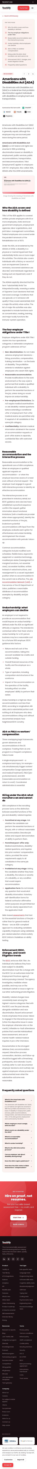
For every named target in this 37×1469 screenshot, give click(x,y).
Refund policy (24, 1337)
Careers (5, 1396)
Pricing (4, 1320)
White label (6, 1300)
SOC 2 (22, 1354)
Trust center (24, 1378)
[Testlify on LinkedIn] (4, 1259)
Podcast (5, 1350)
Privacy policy (24, 1330)
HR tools (5, 1374)
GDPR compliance (26, 1340)
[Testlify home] (6, 8)
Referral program (8, 1354)
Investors (5, 1415)
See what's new (7, 2)
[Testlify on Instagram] (13, 1259)
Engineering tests (25, 1303)
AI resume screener (8, 1310)
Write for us (6, 1418)
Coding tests (24, 1296)
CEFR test (23, 1290)
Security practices (26, 1347)
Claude (19, 112)
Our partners (6, 1408)
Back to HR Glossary (11, 16)
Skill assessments (8, 1313)
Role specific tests (26, 1269)
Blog (3, 1333)
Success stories (7, 1360)
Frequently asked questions (17, 65)
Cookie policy (24, 1343)
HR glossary (6, 1370)
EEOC (8, 960)
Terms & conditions (26, 1333)
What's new (6, 1296)
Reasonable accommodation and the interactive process (19, 39)
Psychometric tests (26, 1300)
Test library (6, 1273)
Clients (4, 1405)
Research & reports (8, 1330)
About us (5, 1393)
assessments (19, 915)
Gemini (8, 112)
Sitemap (5, 1343)
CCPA (21, 1375)
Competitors (6, 1364)
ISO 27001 (23, 1357)
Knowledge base (8, 1347)
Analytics (5, 1283)
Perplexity (9, 116)
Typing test (23, 1293)
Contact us (6, 1422)
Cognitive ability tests (27, 1283)
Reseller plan (6, 1290)
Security (22, 1350)
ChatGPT (28, 108)
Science (5, 1280)
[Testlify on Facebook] (18, 1259)
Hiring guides (6, 1367)
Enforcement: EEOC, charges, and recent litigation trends (19, 60)
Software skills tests (26, 1280)
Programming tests (26, 1276)
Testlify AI (5, 1269)
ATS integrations (8, 1276)
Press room (6, 1412)
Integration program (9, 1340)
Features (5, 1293)
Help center (6, 1425)
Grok (29, 112)
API (3, 1286)
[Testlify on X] (8, 1259)
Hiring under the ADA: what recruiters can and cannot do (18, 55)
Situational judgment (27, 1286)
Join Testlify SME (7, 1337)
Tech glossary (7, 1383)
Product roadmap (8, 1307)
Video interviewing (8, 1303)
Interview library (7, 1317)
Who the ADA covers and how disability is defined (18, 28)
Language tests (25, 1273)
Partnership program (9, 1357)
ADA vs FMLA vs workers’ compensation (16, 50)
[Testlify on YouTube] (22, 1259)
